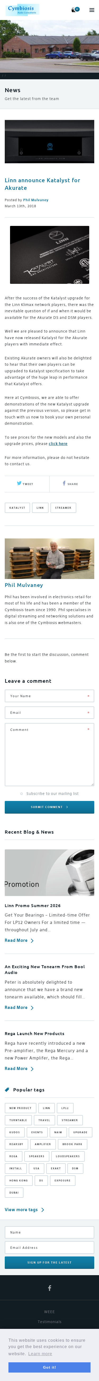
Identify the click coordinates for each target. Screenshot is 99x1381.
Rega (14, 1156)
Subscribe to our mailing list (52, 793)
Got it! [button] (49, 1367)
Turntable (18, 1120)
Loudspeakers (68, 1156)
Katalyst (17, 507)
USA (37, 1168)
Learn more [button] (40, 1354)
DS (41, 1180)
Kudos (15, 1132)
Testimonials (50, 1321)
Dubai (14, 1192)
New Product (21, 1108)
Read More (16, 940)
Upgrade (80, 1132)
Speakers (37, 1156)
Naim (58, 1132)
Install (16, 1168)
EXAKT (56, 1168)
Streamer (63, 507)
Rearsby (16, 1144)
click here (58, 443)
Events (37, 1132)
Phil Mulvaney (24, 584)
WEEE (49, 1311)
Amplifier (43, 1144)
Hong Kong (19, 1180)
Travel (44, 1120)
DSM (75, 1168)
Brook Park (73, 1144)
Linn (40, 507)
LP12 (65, 1108)
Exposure (63, 1180)
